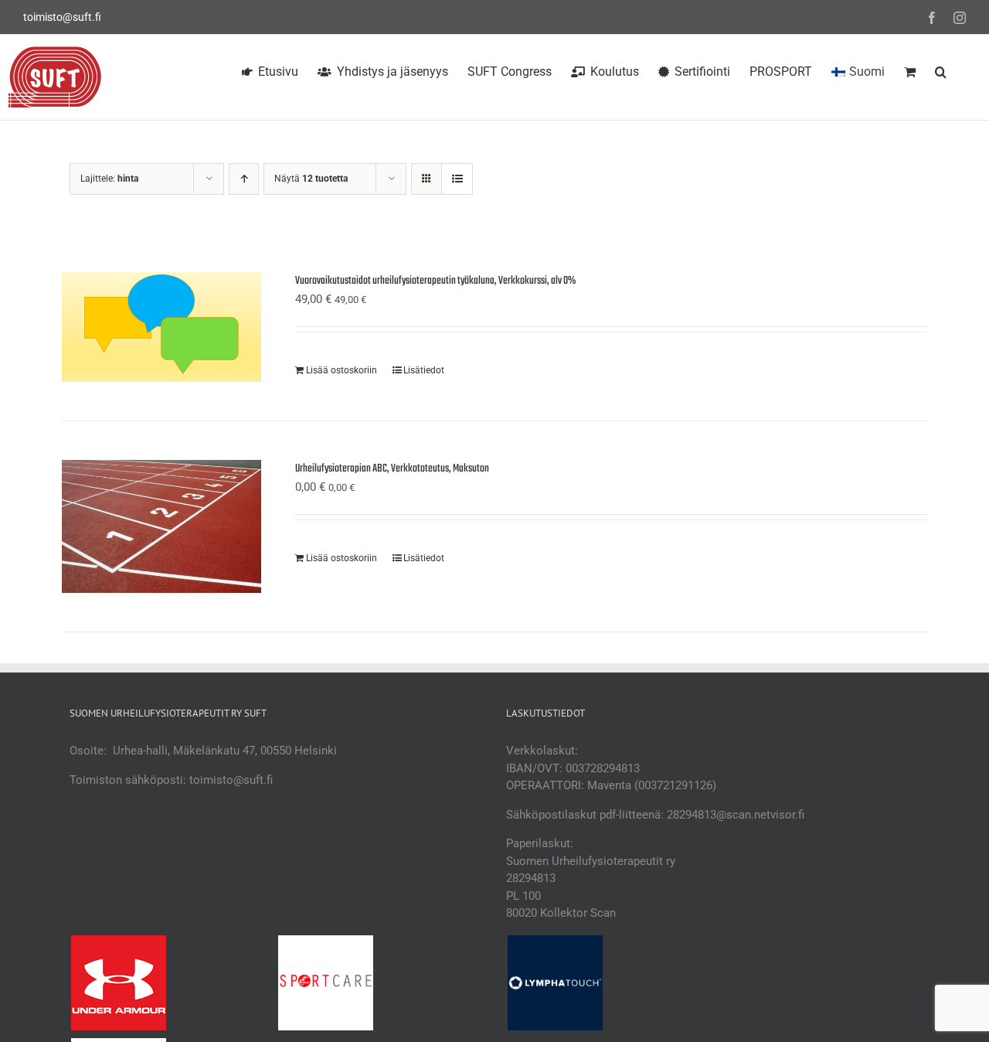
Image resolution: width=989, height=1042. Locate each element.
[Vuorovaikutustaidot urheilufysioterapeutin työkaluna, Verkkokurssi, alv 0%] (161, 327)
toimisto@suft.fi (62, 17)
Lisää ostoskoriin (341, 370)
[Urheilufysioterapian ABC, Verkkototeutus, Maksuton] (161, 526)
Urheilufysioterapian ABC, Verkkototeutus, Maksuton (392, 469)
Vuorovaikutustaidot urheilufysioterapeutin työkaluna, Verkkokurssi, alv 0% (435, 281)
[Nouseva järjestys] (244, 179)
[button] (941, 69)
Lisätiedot (423, 370)
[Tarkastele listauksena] (457, 179)
